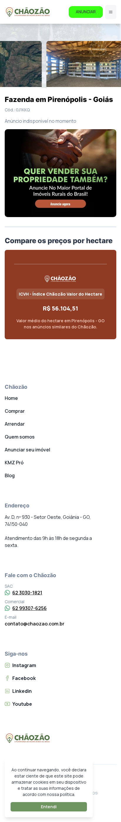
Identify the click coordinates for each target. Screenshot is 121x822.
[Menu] (110, 12)
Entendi (49, 806)
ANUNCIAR (86, 11)
